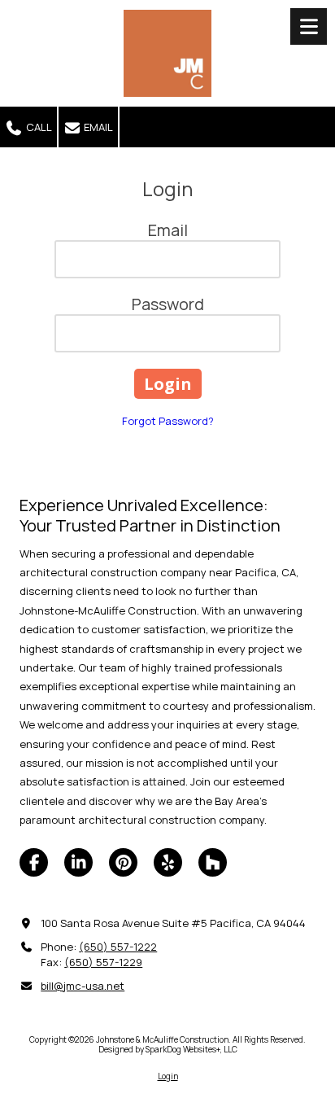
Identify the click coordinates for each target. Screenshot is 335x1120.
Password (168, 304)
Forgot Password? (168, 420)
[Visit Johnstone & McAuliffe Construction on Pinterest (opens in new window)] (123, 862)
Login (168, 1076)
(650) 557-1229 (103, 962)
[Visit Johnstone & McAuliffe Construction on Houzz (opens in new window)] (212, 862)
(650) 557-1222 (118, 946)
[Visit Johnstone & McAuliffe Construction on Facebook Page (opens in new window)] (34, 862)
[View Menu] (308, 26)
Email (97, 127)
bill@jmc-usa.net (82, 985)
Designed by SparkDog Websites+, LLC (167, 1049)
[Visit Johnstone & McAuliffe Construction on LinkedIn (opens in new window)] (78, 862)
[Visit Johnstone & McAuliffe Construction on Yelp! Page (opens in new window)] (168, 862)
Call (38, 127)
